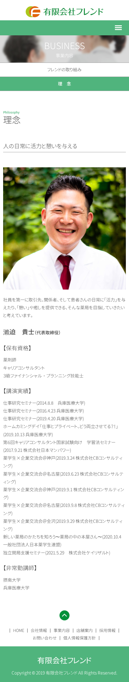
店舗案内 (84, 630)
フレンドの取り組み (64, 70)
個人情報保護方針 (79, 638)
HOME (18, 630)
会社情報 (39, 630)
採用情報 (107, 630)
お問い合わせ (45, 638)
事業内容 (62, 630)
